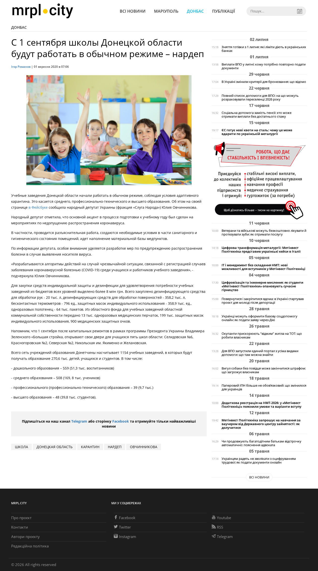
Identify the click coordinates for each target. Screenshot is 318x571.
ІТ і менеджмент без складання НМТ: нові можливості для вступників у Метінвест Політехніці (263, 267)
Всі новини (133, 11)
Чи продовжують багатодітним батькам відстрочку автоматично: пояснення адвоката (261, 443)
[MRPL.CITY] (42, 11)
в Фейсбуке (38, 207)
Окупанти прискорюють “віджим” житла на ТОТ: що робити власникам (262, 335)
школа (21, 446)
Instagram (127, 536)
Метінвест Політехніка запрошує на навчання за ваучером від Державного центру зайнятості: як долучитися (261, 424)
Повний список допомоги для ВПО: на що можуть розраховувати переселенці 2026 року (260, 97)
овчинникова (143, 446)
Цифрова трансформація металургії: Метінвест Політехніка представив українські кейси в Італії (261, 249)
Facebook (120, 421)
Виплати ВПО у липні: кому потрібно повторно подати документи (264, 66)
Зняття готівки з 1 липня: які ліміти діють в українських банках (264, 49)
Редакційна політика (30, 545)
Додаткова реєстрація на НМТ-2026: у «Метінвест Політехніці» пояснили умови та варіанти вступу (261, 404)
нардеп (114, 446)
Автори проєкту (25, 536)
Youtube (224, 517)
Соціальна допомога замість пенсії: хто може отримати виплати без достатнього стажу (256, 114)
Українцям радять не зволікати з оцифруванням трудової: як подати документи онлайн (259, 460)
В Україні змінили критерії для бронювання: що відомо (264, 82)
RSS (220, 527)
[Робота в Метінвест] (259, 180)
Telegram (79, 421)
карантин (90, 446)
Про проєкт (21, 517)
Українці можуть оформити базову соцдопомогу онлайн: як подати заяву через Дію (259, 318)
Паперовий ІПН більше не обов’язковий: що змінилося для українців (264, 387)
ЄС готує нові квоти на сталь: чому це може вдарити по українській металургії (257, 132)
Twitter (125, 527)
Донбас (195, 11)
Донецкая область (55, 446)
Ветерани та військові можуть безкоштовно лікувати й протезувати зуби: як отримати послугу (264, 232)
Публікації (223, 11)
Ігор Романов (21, 67)
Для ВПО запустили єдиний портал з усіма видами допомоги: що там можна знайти (260, 353)
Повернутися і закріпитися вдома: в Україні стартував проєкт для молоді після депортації (263, 300)
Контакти (19, 527)
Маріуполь (166, 11)
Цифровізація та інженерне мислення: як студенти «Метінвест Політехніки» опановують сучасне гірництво (262, 286)
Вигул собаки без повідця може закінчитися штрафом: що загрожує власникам (264, 370)
